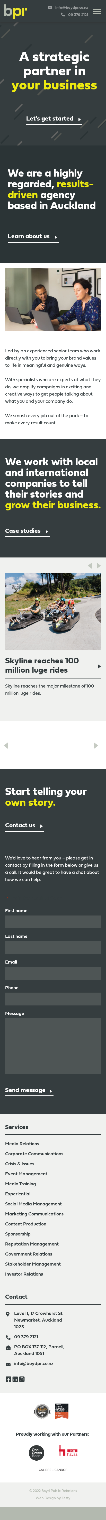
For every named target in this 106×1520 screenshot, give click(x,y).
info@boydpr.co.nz (33, 1363)
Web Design (46, 1498)
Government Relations (28, 1254)
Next (98, 565)
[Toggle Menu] (97, 11)
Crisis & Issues (19, 1164)
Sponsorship (18, 1234)
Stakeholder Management (33, 1264)
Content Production (25, 1224)
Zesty (65, 1498)
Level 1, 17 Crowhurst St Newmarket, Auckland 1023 (38, 1320)
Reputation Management (32, 1244)
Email (11, 962)
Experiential (17, 1194)
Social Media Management (33, 1204)
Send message (25, 1090)
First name (16, 911)
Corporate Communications (34, 1154)
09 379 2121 (26, 1337)
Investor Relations (24, 1274)
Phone (12, 988)
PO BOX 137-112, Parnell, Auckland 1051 (39, 1350)
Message (14, 1013)
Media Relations (22, 1144)
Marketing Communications (34, 1214)
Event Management (26, 1174)
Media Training (20, 1184)
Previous (89, 565)
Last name (16, 936)
